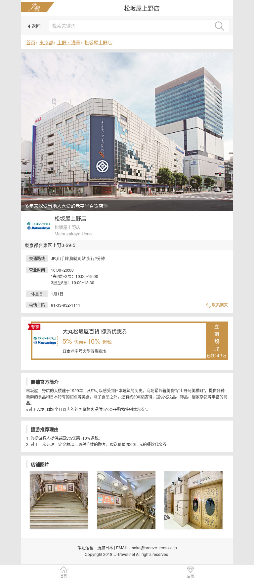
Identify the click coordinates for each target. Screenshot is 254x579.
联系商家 (219, 305)
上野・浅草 (68, 42)
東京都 (46, 42)
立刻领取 (217, 340)
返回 (35, 25)
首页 (30, 42)
